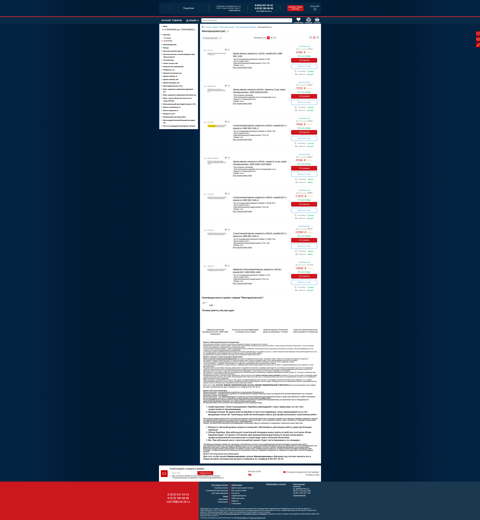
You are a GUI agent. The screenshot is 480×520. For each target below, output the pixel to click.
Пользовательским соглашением (185, 477)
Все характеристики (242, 67)
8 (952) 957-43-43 (264, 5)
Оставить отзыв (312, 475)
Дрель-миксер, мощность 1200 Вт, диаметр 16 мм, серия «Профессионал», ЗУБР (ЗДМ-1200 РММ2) (259, 162)
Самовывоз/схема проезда (217, 490)
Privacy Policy (241, 518)
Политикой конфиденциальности (211, 477)
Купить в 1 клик (304, 66)
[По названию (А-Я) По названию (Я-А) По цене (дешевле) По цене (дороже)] (212, 37)
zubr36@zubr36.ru (264, 11)
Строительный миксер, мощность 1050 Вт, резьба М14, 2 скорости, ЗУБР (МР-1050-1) (260, 126)
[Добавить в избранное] (226, 50)
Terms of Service (256, 518)
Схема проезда (234, 10)
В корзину (305, 60)
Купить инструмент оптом (242, 488)
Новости (235, 501)
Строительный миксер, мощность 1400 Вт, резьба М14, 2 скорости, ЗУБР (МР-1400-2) (260, 198)
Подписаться (205, 473)
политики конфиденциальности (230, 514)
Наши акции (223, 499)
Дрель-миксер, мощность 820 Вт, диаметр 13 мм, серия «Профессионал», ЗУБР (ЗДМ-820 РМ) (259, 90)
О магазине (236, 503)
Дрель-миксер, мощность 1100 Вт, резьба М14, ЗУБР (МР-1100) (257, 54)
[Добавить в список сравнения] (229, 50)
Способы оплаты (221, 488)
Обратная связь (238, 498)
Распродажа (223, 502)
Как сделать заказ (239, 490)
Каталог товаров (172, 20)
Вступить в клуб (304, 46)
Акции (192, 20)
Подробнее (188, 8)
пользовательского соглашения (255, 514)
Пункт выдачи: (299, 484)
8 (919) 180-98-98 (264, 8)
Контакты (236, 493)
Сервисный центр (239, 496)
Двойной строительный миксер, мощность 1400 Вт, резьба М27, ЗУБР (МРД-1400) (257, 270)
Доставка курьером (220, 493)
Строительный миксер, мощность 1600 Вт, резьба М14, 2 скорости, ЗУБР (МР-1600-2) (260, 234)
